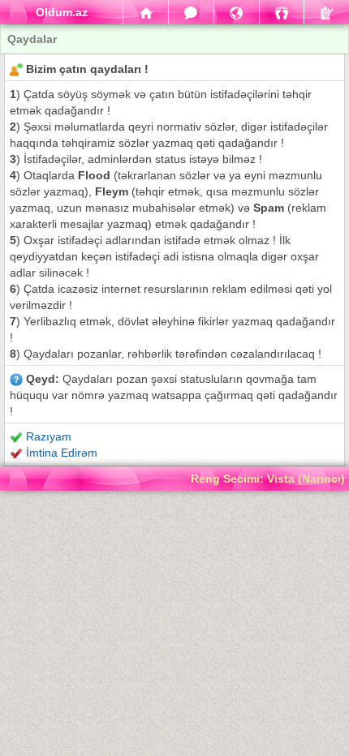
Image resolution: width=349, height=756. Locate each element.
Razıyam (48, 436)
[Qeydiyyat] (326, 12)
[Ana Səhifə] (145, 12)
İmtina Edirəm (61, 452)
